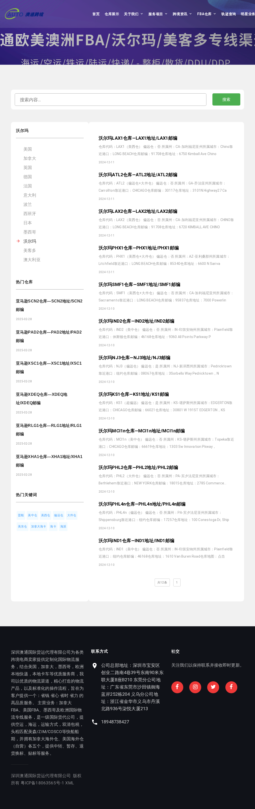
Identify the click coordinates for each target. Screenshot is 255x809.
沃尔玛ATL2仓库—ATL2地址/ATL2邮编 (138, 174)
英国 (27, 167)
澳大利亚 (32, 259)
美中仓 (32, 515)
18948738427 (115, 721)
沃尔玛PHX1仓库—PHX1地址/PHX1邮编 (139, 247)
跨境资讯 (180, 14)
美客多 (29, 250)
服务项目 (155, 14)
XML (69, 782)
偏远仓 (58, 515)
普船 (21, 515)
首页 (96, 14)
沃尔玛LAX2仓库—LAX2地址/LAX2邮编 (138, 211)
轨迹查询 (228, 14)
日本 (27, 222)
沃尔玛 (29, 241)
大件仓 (71, 515)
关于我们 (131, 14)
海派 (63, 526)
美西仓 (45, 515)
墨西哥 (29, 232)
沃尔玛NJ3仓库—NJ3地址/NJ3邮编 (134, 357)
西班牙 (29, 213)
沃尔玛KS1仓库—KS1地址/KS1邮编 (134, 394)
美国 (27, 149)
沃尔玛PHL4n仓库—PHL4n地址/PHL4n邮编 (142, 504)
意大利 (29, 195)
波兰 (27, 204)
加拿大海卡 (38, 526)
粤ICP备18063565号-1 (42, 782)
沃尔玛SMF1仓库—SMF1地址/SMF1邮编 (139, 284)
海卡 (53, 526)
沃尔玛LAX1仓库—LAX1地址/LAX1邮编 (138, 138)
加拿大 (29, 158)
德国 (27, 176)
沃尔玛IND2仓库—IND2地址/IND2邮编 (136, 321)
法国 (27, 185)
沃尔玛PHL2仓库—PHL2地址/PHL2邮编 (138, 467)
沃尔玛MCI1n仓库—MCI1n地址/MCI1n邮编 (142, 430)
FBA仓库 (204, 14)
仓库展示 (112, 14)
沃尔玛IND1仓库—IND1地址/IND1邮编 (136, 540)
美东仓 (22, 526)
